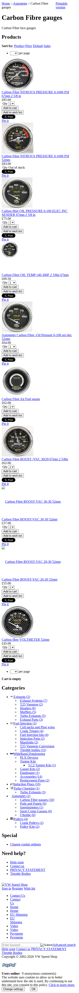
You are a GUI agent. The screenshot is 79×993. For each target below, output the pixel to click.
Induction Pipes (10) (26, 784)
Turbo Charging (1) (26, 788)
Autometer (20, 3)
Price (28, 46)
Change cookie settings (25, 844)
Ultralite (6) (27, 815)
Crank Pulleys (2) (31, 823)
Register (17, 888)
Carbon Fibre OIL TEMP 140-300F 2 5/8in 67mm (35, 275)
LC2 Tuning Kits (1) (42, 765)
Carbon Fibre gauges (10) (37, 800)
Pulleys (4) (20, 819)
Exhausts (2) (21, 697)
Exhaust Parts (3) (31, 719)
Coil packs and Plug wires (37, 727)
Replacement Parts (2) (34, 780)
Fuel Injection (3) (24, 723)
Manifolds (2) (29, 742)
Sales (47, 46)
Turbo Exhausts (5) (33, 716)
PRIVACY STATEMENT (27, 870)
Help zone (17, 862)
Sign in (6, 888)
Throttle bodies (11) (33, 750)
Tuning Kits (28, 761)
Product (19, 46)
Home (6, 3)
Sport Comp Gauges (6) (36, 811)
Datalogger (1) (29, 773)
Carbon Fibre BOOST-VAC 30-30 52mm (29, 519)
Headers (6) (28, 708)
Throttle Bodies (20, 873)
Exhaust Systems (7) (33, 700)
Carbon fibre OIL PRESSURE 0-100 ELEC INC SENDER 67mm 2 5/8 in (35, 213)
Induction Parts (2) (32, 738)
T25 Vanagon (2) (31, 704)
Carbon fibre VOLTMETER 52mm (25, 639)
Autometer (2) (21, 796)
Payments (16, 933)
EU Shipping (19, 914)
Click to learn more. (62, 985)
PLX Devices (29, 757)
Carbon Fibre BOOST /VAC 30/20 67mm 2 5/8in (35, 459)
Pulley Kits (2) (29, 826)
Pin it (5, 120)
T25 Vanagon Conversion (37, 746)
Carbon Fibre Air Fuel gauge (21, 399)
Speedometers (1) (31, 807)
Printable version (61, 5)
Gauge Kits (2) (30, 769)
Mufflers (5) (28, 712)
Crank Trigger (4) (31, 731)
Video (14, 926)
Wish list (29, 888)
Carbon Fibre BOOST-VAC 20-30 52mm (29, 579)
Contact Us (17, 895)
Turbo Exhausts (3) (33, 792)
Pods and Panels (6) (33, 803)
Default (38, 46)
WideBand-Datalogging (29, 754)
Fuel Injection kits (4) (34, 735)
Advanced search (64, 945)
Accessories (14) (31, 776)
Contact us (17, 866)
